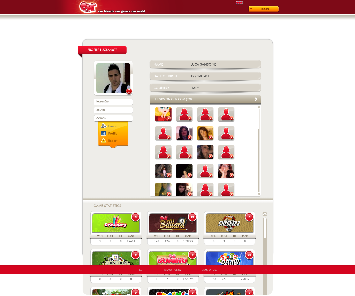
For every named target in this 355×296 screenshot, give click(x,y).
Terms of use (209, 270)
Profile (112, 133)
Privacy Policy (172, 270)
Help (140, 270)
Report (113, 140)
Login (265, 9)
